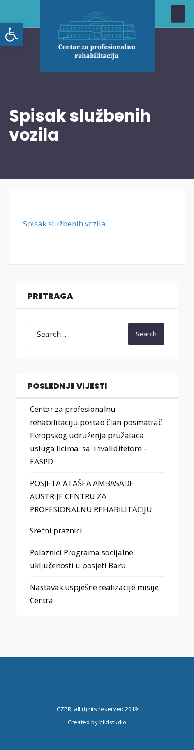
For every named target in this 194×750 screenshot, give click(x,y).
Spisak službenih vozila (64, 223)
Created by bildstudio (97, 722)
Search (146, 333)
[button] (11, 34)
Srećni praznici (56, 530)
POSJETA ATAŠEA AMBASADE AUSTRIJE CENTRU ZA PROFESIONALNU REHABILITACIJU (91, 496)
